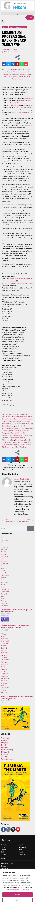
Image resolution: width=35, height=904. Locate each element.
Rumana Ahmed (14, 438)
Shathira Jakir (22, 442)
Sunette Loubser (25, 445)
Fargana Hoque (18, 421)
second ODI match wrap (21, 107)
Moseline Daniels (19, 431)
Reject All (17, 900)
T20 (3, 447)
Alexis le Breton (11, 414)
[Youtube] (18, 829)
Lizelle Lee (10, 426)
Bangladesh (6, 417)
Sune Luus (16, 445)
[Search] (30, 528)
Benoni (12, 417)
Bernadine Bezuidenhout (24, 417)
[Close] (32, 871)
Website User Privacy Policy (13, 890)
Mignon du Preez (18, 428)
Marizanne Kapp (7, 428)
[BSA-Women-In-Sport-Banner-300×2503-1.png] (15, 730)
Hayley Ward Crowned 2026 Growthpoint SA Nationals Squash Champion (16, 626)
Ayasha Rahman (22, 414)
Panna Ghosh (16, 435)
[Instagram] (13, 829)
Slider (29, 442)
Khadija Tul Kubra (12, 424)
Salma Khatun (19, 440)
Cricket (5, 27)
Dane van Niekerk (13, 419)
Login (30, 18)
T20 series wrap (26, 100)
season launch (27, 98)
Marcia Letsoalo (20, 426)
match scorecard (15, 105)
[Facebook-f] (3, 829)
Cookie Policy (25, 890)
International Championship (18, 27)
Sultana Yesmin (7, 445)
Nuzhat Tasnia (11, 433)
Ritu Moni (5, 438)
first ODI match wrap (20, 103)
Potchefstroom (26, 435)
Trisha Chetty (9, 447)
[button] (17, 13)
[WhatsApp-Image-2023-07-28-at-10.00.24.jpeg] (15, 820)
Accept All (17, 894)
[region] (17, 886)
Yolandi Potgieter (20, 447)
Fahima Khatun (7, 421)
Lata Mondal (22, 424)
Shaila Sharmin (12, 442)
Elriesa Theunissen (26, 419)
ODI (17, 433)
